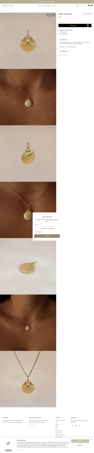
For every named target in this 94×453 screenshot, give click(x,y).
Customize (79, 445)
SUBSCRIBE (47, 236)
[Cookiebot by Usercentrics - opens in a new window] (8, 450)
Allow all (80, 441)
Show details (20, 450)
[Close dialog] (59, 215)
